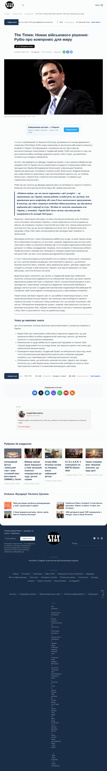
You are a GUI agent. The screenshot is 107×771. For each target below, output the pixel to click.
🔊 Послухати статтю (25, 46)
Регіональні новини (67, 577)
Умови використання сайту (49, 594)
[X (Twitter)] (40, 392)
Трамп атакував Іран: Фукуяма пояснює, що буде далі (94, 466)
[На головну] (10, 5)
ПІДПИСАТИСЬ (27, 538)
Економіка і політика (49, 577)
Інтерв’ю (31, 581)
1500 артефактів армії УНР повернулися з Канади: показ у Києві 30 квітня (84, 513)
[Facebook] (34, 392)
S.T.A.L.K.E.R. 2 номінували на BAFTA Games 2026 (73, 466)
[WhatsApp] (64, 52)
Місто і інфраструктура (18, 577)
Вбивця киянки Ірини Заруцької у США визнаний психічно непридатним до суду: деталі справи (33, 470)
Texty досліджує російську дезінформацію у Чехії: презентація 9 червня (31, 504)
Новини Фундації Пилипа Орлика (26, 494)
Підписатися (71, 130)
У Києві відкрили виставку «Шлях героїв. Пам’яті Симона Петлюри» (31, 513)
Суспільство (83, 577)
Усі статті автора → (24, 426)
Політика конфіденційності (74, 594)
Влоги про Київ (60, 581)
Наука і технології (44, 581)
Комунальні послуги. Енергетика (70, 574)
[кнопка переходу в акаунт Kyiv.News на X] (98, 538)
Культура (94, 577)
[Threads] (102, 538)
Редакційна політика (28, 594)
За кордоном (35, 52)
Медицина (90, 574)
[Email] (66, 392)
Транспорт (34, 577)
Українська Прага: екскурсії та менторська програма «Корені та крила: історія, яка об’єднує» (84, 505)
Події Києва (37, 574)
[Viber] (67, 52)
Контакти (12, 594)
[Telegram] (71, 52)
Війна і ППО (50, 574)
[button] (23, 5)
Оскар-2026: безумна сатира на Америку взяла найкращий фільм (53, 469)
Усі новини (26, 574)
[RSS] (72, 392)
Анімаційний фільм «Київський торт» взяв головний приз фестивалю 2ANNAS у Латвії (12, 470)
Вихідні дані (93, 594)
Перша (15, 574)
